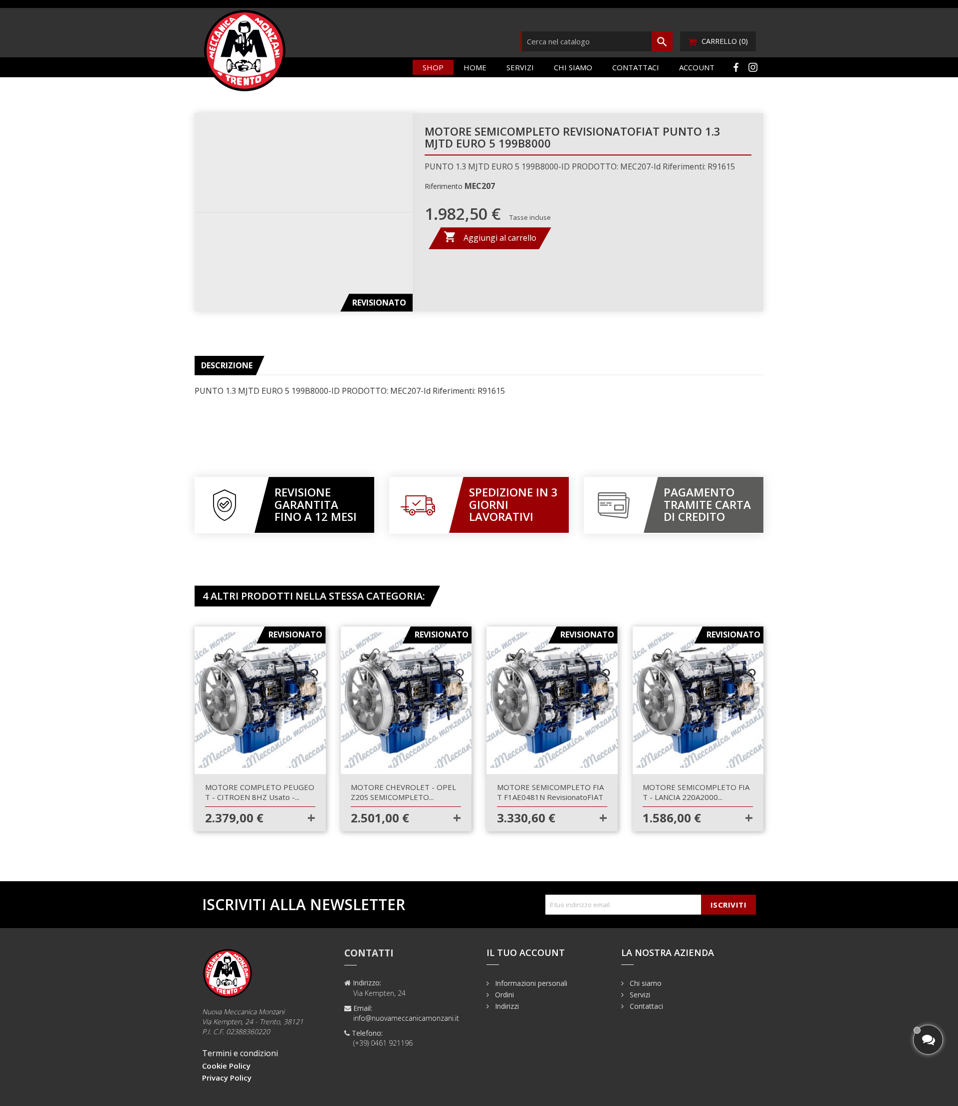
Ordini (503, 994)
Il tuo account (525, 952)
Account (697, 67)
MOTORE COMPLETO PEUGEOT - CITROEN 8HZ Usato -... (259, 792)
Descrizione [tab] (226, 365)
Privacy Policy (226, 1078)
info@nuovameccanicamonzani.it (406, 1018)
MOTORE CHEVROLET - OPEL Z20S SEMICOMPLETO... (403, 792)
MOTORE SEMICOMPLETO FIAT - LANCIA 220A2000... (696, 792)
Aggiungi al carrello (490, 236)
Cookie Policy (226, 1066)
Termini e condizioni (240, 1053)
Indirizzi (506, 1006)
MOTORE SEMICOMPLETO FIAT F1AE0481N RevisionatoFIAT (550, 792)
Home (475, 67)
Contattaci (635, 67)
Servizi (520, 67)
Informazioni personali (530, 983)
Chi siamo (573, 67)
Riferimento (444, 186)
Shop (433, 67)
